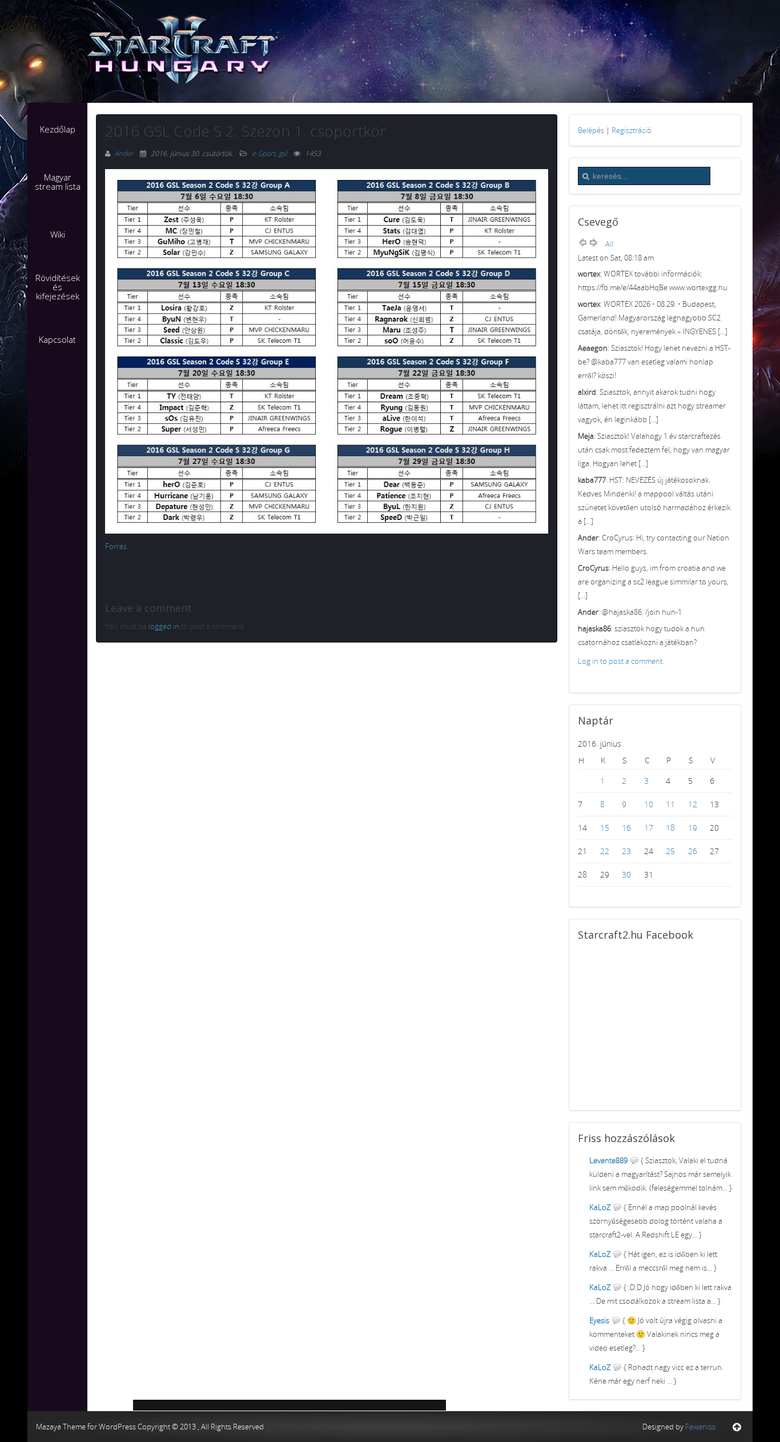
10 (648, 804)
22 (604, 851)
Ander (125, 153)
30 (626, 874)
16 (626, 827)
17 (648, 827)
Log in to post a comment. (621, 661)
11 (670, 804)
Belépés (591, 130)
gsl (283, 153)
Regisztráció (632, 130)
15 (604, 827)
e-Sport (263, 153)
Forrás (116, 546)
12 (692, 804)
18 (670, 827)
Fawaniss (700, 1426)
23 (626, 851)
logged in (163, 626)
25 (670, 851)
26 (692, 851)
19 (692, 827)
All (609, 244)
